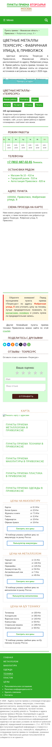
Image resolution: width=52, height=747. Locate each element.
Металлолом (10, 661)
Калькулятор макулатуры (25, 543)
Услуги (7, 105)
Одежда (8, 670)
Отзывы (28, 105)
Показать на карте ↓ (25, 81)
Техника (8, 674)
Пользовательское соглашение (18, 686)
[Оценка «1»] (17, 372)
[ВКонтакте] (8, 344)
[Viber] (25, 344)
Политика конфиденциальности (18, 689)
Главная (8, 657)
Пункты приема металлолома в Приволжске (17, 427)
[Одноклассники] (12, 344)
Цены (6, 682)
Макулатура (10, 666)
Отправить (26, 396)
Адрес (35, 99)
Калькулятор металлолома (25, 596)
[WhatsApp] (29, 344)
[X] (20, 344)
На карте (17, 105)
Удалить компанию (13, 692)
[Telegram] (16, 344)
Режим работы (10, 99)
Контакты (24, 99)
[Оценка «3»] (29, 372)
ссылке (6, 331)
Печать (39, 105)
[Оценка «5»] (41, 372)
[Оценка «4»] (35, 372)
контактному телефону (17, 313)
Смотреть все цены (25, 529)
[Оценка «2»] (23, 372)
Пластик (8, 678)
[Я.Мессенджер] (4, 344)
